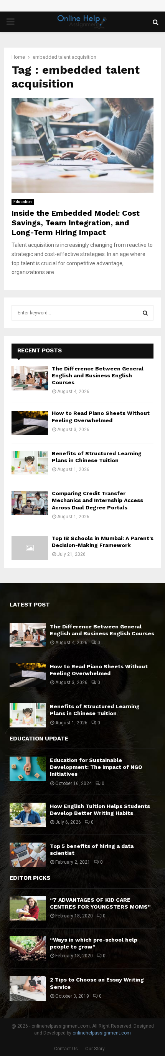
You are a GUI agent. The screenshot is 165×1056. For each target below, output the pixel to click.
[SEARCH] (145, 313)
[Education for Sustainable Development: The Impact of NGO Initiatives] (28, 769)
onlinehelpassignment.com (102, 1033)
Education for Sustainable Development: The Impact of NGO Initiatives (96, 767)
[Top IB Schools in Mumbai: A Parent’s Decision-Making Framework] (30, 548)
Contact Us (66, 1048)
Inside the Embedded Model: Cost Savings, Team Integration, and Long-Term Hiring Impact (76, 222)
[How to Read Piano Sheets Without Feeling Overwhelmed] (30, 423)
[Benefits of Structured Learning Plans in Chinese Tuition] (30, 463)
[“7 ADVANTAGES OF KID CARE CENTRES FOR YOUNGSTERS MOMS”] (28, 908)
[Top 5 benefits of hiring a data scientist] (28, 855)
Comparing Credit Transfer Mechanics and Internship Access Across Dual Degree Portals (97, 500)
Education (22, 202)
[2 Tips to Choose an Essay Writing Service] (28, 988)
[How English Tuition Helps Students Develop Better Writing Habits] (28, 815)
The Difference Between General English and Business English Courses (98, 375)
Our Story (95, 1048)
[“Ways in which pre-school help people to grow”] (28, 948)
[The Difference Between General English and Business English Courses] (30, 378)
